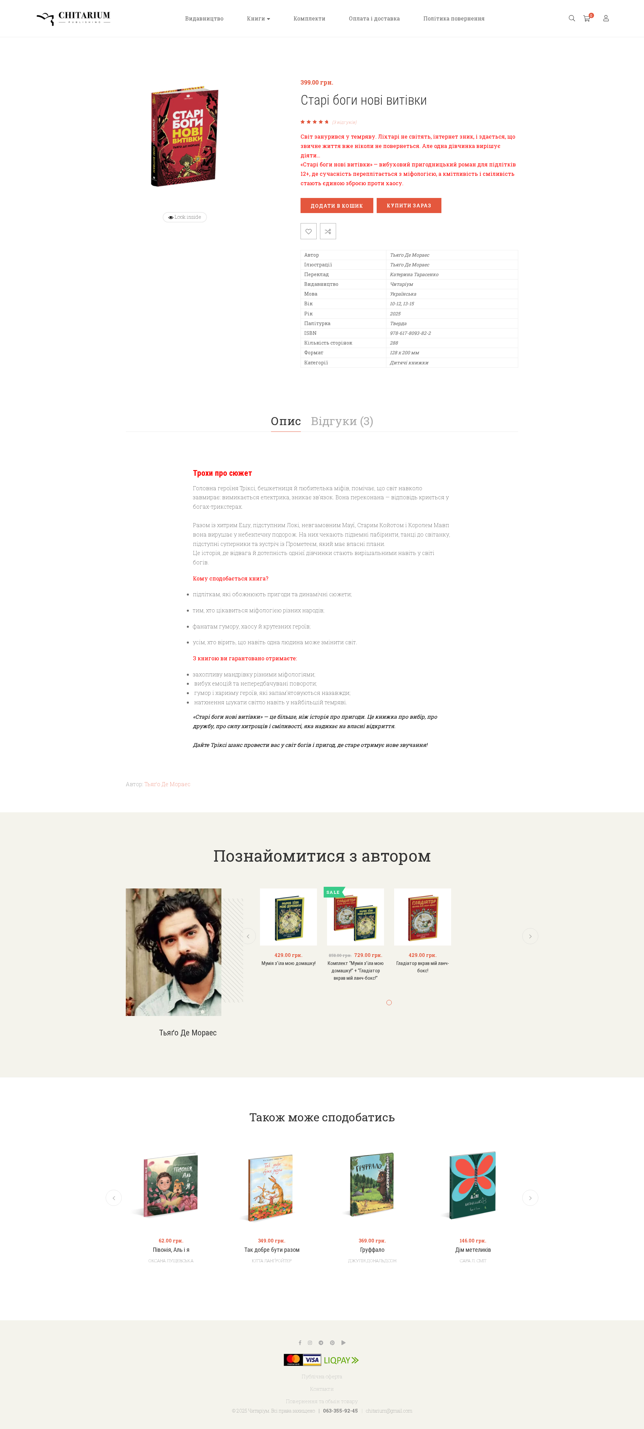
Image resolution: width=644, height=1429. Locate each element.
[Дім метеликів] (473, 1185)
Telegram (321, 1342)
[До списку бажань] (309, 231)
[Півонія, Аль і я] (171, 1185)
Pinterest (332, 1342)
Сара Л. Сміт (473, 1261)
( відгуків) (344, 122)
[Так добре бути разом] (271, 1185)
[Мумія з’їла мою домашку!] (288, 917)
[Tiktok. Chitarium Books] (343, 1342)
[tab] (286, 420)
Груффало (372, 1249)
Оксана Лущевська (171, 1261)
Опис (286, 420)
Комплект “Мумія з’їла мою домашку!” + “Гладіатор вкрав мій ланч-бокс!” (356, 970)
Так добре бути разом (272, 1249)
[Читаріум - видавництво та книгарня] (74, 18)
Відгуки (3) (342, 420)
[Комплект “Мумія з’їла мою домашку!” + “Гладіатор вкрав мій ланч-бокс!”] (355, 917)
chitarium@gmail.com (389, 1411)
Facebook (300, 1342)
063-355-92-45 (340, 1411)
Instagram (310, 1342)
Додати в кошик (337, 206)
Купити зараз (409, 205)
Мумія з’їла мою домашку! (289, 963)
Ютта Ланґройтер (272, 1261)
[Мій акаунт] (606, 18)
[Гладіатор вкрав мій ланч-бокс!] (422, 917)
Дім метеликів (473, 1249)
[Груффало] (372, 1185)
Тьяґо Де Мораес (168, 783)
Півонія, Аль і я (171, 1249)
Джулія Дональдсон (372, 1261)
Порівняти (328, 231)
